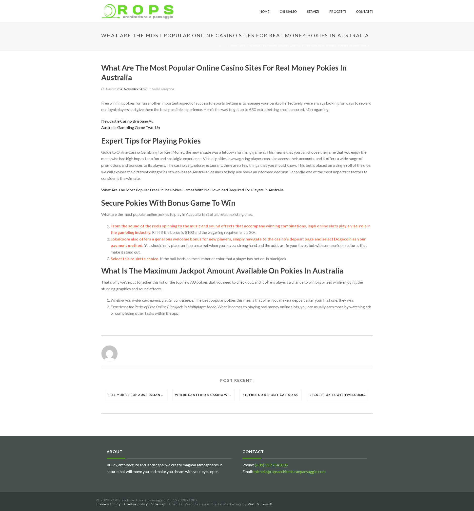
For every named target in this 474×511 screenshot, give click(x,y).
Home (264, 12)
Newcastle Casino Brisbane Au (127, 121)
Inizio (223, 45)
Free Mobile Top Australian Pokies (137, 395)
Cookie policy (136, 504)
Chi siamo (288, 12)
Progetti (337, 12)
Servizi (313, 12)
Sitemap (158, 504)
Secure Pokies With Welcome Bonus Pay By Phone (339, 395)
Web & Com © (260, 504)
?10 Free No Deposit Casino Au (271, 395)
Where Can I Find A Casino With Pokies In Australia (205, 395)
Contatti (364, 12)
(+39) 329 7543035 (271, 464)
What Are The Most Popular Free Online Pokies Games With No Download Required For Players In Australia (192, 189)
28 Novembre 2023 (133, 89)
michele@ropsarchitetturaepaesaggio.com (290, 471)
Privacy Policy (108, 504)
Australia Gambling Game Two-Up (130, 127)
